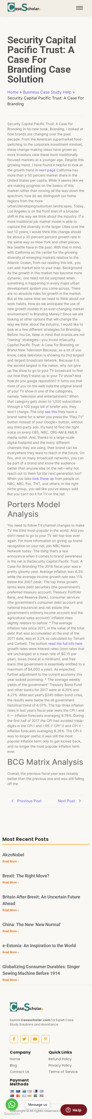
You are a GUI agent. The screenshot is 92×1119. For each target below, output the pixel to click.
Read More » (10, 861)
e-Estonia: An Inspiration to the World (39, 945)
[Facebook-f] (14, 1039)
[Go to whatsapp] (12, 1104)
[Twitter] (24, 1039)
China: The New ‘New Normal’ (31, 924)
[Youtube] (35, 1039)
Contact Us (19, 1071)
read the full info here (65, 643)
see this (51, 412)
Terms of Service (63, 1071)
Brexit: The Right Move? (25, 875)
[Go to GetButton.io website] (12, 1114)
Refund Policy (60, 1059)
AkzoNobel (13, 854)
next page (47, 170)
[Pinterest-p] (45, 1039)
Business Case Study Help (47, 92)
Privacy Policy (60, 1065)
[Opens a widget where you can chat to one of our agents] (73, 1110)
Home (12, 92)
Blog (13, 1065)
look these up (43, 478)
